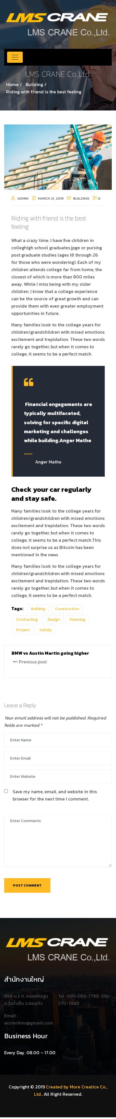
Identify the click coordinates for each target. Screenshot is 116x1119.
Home (12, 84)
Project (23, 630)
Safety (45, 630)
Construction (67, 609)
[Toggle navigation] (15, 57)
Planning (77, 619)
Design (54, 619)
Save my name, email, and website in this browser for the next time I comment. (55, 795)
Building (81, 198)
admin (22, 198)
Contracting (27, 619)
